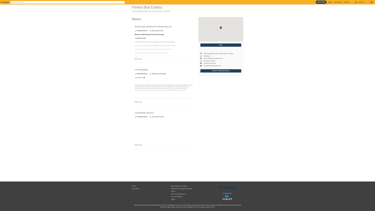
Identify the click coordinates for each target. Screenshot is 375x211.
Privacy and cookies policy (178, 194)
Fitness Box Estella (210, 63)
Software (322, 2)
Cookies (173, 199)
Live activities (338, 2)
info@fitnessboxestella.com (212, 66)
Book (220, 45)
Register (361, 2)
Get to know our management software (181, 188)
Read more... (139, 59)
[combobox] (68, 2)
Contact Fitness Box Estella (221, 71)
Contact (346, 2)
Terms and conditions (177, 196)
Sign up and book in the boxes (179, 186)
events (133, 186)
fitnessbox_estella (209, 61)
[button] (221, 27)
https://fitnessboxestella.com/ (213, 58)
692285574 (207, 56)
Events (330, 2)
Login (355, 2)
